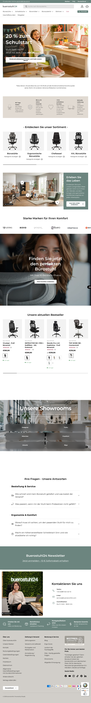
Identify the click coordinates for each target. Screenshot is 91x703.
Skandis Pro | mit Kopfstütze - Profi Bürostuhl (53, 345)
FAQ (73, 1)
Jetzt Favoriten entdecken (45, 281)
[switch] (85, 694)
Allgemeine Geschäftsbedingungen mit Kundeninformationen (12, 671)
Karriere (5, 658)
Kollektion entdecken (15, 56)
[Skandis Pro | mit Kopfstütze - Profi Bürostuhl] (56, 328)
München (25, 436)
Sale (67, 11)
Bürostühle (12, 153)
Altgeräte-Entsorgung (52, 662)
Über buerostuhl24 (9, 640)
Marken (67, 1)
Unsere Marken (8, 644)
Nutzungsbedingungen (11, 651)
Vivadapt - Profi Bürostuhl (9, 344)
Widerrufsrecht (8, 677)
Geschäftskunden (9, 15)
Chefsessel (56, 153)
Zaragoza (25, 427)
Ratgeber (21, 15)
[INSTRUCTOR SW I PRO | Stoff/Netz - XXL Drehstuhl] (34, 328)
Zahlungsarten (30, 640)
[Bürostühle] (12, 141)
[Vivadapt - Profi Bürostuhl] (12, 328)
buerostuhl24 (10, 696)
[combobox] (48, 6)
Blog (46, 640)
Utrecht (25, 445)
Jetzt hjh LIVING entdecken (74, 203)
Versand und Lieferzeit (33, 644)
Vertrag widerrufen (9, 680)
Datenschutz (7, 665)
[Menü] (88, 683)
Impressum (7, 662)
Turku (66, 427)
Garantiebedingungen (11, 655)
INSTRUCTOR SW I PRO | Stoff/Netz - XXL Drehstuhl (34, 345)
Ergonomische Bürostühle (34, 154)
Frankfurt (66, 436)
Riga (66, 445)
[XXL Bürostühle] (78, 141)
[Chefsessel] (56, 141)
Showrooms (48, 659)
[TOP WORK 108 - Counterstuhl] (78, 328)
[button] (87, 6)
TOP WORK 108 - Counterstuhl (75, 344)
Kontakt (6, 647)
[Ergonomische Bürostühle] (34, 141)
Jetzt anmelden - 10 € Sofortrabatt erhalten (45, 560)
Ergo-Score (48, 644)
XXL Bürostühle (78, 153)
